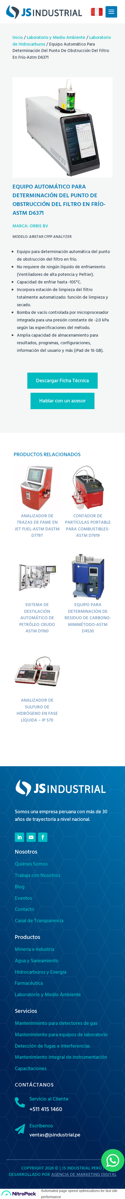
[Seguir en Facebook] (42, 837)
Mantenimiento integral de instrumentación (61, 1058)
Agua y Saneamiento (36, 961)
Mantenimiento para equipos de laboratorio (61, 1035)
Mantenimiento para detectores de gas (56, 1024)
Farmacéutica (29, 984)
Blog (20, 887)
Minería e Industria (34, 950)
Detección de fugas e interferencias (52, 1046)
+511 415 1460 (45, 1110)
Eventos (23, 899)
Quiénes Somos (31, 864)
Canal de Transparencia (39, 921)
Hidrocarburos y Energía (40, 972)
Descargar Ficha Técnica (62, 381)
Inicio (17, 38)
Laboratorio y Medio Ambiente (56, 38)
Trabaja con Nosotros (37, 876)
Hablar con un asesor (62, 401)
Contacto (24, 910)
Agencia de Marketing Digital (84, 1175)
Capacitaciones (31, 1069)
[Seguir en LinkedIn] (19, 837)
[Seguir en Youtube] (31, 837)
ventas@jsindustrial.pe (54, 1136)
